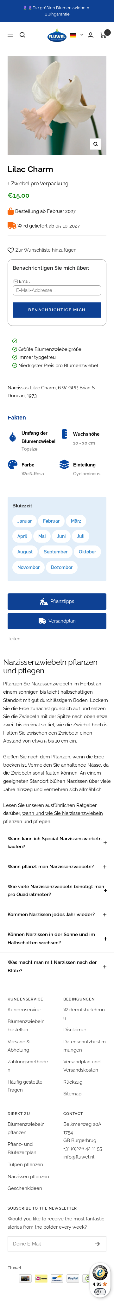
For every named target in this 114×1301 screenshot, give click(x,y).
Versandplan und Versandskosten (81, 1066)
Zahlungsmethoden (28, 1066)
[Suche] (22, 35)
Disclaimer (74, 1030)
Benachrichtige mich (57, 309)
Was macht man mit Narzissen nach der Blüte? (52, 967)
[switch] (100, 1291)
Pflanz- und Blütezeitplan (22, 1148)
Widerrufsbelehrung (84, 1014)
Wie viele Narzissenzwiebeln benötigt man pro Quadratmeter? (56, 891)
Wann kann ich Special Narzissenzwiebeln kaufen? (55, 843)
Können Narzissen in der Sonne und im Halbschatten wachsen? (51, 939)
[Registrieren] (97, 1244)
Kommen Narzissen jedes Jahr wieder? (51, 914)
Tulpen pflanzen (25, 1164)
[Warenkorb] (103, 35)
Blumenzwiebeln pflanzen (26, 1128)
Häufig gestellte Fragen (25, 1086)
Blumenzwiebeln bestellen (26, 1026)
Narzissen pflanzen (28, 1176)
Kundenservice (24, 1010)
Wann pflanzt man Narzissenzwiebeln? (51, 866)
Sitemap (72, 1094)
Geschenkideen (25, 1188)
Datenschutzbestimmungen (84, 1046)
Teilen (14, 639)
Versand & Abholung (19, 1046)
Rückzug (72, 1082)
